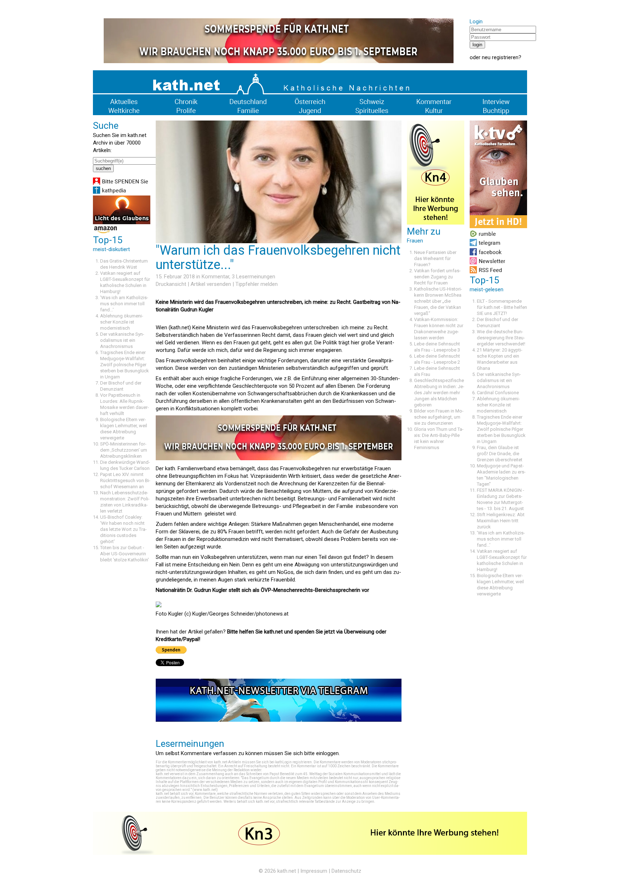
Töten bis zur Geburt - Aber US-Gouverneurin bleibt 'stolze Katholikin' (124, 553)
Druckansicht (171, 284)
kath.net (286, 871)
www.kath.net (205, 790)
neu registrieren (500, 57)
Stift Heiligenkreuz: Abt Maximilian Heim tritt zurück (501, 520)
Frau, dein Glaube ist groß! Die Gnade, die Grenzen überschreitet (499, 453)
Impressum (313, 871)
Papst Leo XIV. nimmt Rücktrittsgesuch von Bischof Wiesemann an (125, 480)
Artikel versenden (211, 284)
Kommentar (215, 276)
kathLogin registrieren (293, 762)
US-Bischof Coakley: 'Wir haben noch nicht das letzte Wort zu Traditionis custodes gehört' (123, 529)
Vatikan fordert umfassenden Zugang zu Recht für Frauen (437, 277)
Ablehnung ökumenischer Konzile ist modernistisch (121, 322)
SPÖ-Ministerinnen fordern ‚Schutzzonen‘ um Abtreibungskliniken (123, 450)
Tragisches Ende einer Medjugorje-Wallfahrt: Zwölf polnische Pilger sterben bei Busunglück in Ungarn (124, 365)
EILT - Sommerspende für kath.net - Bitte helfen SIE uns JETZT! (502, 307)
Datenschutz (346, 871)
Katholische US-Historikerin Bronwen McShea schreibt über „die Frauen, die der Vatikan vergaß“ (438, 301)
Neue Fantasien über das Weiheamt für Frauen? (435, 258)
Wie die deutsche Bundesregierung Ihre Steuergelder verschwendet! (501, 338)
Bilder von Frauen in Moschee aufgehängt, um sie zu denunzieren (439, 417)
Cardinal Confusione (498, 392)
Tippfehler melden (256, 284)
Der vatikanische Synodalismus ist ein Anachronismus (122, 340)
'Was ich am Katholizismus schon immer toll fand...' (124, 303)
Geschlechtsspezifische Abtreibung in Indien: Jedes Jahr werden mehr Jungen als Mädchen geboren (439, 392)
